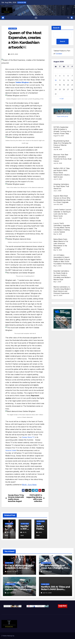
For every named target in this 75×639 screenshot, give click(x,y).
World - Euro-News (29, 485)
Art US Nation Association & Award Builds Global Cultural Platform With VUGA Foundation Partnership (62, 259)
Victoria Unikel (10, 450)
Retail (39, 523)
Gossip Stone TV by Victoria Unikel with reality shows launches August (16, 498)
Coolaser (59, 54)
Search (56, 28)
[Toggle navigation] (36, 17)
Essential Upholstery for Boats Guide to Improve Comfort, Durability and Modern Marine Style (62, 275)
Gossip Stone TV (28, 437)
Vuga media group (62, 116)
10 (56, 80)
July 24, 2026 (11, 592)
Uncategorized (46, 562)
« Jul (61, 99)
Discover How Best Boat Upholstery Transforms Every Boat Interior (18, 589)
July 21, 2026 (47, 592)
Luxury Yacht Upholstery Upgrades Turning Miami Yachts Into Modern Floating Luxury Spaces (62, 227)
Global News (12, 28)
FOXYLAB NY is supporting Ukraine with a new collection (34, 498)
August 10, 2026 (12, 571)
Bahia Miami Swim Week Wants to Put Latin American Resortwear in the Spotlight (61, 243)
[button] (68, 18)
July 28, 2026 (47, 571)
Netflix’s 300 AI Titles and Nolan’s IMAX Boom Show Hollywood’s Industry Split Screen (62, 172)
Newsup (9, 635)
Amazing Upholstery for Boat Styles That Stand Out (61, 186)
